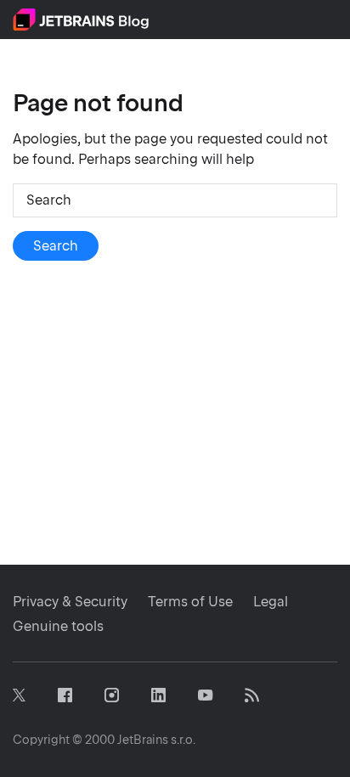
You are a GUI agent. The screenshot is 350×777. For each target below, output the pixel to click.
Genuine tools (58, 626)
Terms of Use (190, 602)
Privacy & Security (70, 602)
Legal (270, 602)
